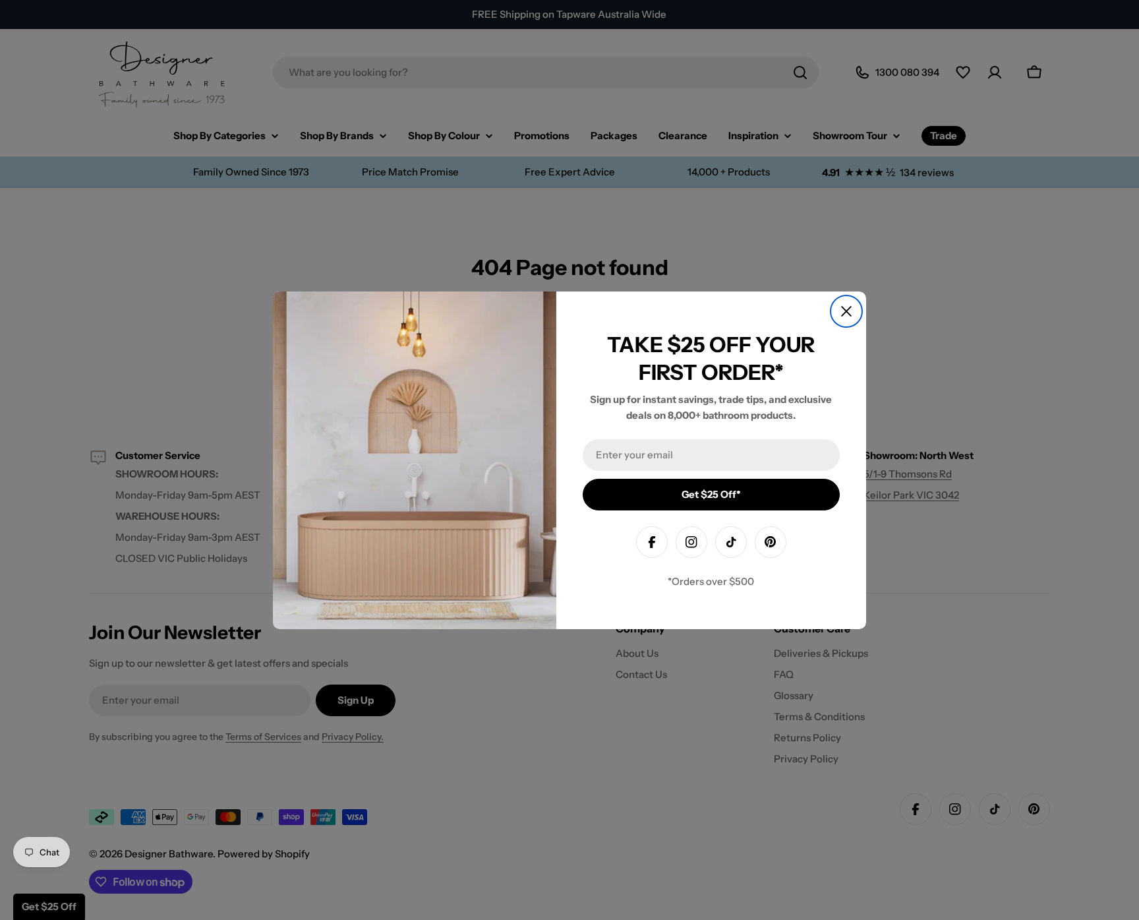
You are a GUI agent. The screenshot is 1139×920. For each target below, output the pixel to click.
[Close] (846, 311)
